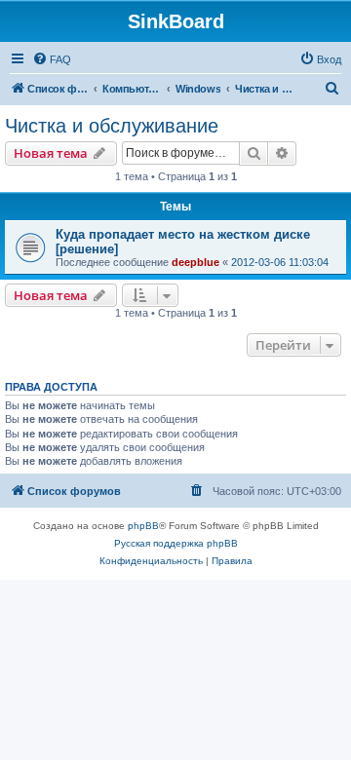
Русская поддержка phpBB (176, 543)
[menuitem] (51, 59)
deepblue (195, 262)
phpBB (143, 525)
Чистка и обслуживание (111, 125)
